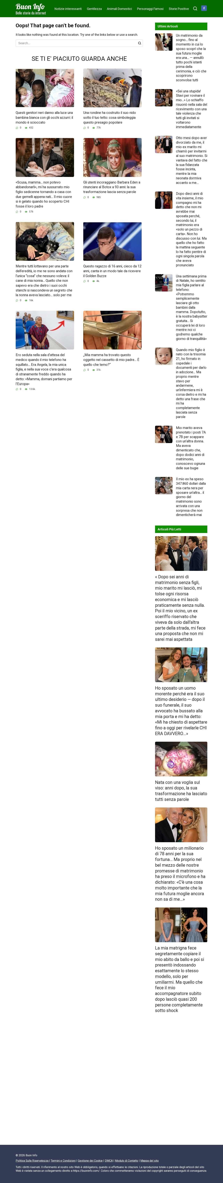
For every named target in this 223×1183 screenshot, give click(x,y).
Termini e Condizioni (63, 1160)
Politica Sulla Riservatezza (32, 1160)
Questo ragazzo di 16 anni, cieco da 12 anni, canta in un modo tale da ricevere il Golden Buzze (112, 271)
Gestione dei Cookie (90, 1160)
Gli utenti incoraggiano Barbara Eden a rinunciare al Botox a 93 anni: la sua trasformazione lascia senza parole (111, 187)
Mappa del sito (149, 1160)
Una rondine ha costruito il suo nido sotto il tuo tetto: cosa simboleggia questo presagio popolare (109, 117)
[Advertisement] (181, 1080)
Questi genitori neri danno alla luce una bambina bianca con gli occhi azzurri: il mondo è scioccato (44, 117)
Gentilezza (94, 9)
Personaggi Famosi (150, 9)
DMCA (109, 1160)
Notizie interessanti (68, 9)
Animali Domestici (119, 9)
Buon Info (30, 6)
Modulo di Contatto (126, 1160)
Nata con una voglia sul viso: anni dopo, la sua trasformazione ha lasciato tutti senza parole (181, 791)
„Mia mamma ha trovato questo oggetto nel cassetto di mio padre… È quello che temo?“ (111, 359)
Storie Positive (179, 9)
